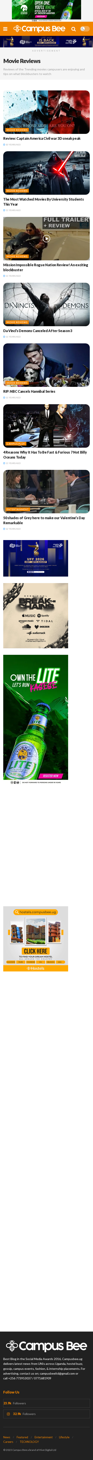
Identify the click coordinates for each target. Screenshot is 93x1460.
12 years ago (13, 528)
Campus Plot (16, 443)
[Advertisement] (46, 848)
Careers (8, 1441)
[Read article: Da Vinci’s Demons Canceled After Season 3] (46, 304)
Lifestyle (64, 1437)
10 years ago (13, 144)
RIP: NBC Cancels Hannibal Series (29, 391)
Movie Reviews (17, 129)
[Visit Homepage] (39, 29)
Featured (22, 1437)
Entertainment (18, 509)
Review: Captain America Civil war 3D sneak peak (41, 138)
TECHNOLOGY (29, 1441)
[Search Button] (73, 29)
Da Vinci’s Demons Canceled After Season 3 (37, 331)
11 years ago (13, 210)
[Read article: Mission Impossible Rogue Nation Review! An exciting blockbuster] (46, 238)
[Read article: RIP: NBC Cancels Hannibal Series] (46, 365)
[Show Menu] (5, 29)
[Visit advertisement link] (46, 11)
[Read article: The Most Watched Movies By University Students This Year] (46, 173)
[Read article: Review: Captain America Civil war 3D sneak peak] (46, 112)
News (6, 1437)
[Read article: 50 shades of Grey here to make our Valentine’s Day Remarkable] (46, 491)
